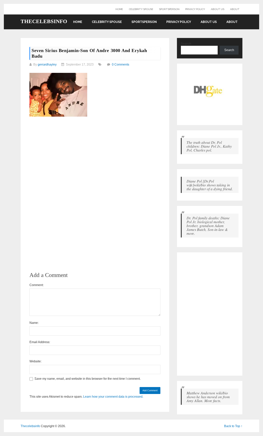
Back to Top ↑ (233, 426)
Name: (34, 322)
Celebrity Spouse (141, 9)
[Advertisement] (94, 149)
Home (119, 9)
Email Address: (39, 342)
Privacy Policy (195, 9)
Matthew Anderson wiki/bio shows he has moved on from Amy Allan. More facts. (208, 396)
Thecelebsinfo (44, 21)
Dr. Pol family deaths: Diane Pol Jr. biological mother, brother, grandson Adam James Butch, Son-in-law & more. (208, 225)
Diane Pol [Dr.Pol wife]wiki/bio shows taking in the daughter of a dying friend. (210, 184)
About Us (217, 9)
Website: (35, 361)
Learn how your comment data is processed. (113, 396)
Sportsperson (169, 9)
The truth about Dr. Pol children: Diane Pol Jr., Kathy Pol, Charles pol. (209, 146)
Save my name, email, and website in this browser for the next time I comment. (87, 378)
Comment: (36, 285)
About (235, 9)
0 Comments (120, 64)
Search (186, 43)
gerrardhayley (47, 64)
